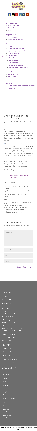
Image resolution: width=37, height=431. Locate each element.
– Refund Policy (6, 355)
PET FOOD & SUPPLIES (13, 23)
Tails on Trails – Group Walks (18, 67)
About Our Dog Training (16, 48)
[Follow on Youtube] (27, 14)
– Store (4, 406)
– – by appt (8, 334)
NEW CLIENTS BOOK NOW (18, 100)
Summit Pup (13, 58)
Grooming (9, 44)
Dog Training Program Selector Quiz (20, 51)
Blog (9, 30)
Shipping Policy (4, 427)
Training (9, 46)
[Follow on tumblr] (23, 14)
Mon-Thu (5, 328)
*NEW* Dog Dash (13, 25)
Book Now (5, 412)
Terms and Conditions (25, 427)
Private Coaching (13, 53)
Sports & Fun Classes (16, 65)
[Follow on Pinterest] (16, 14)
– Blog (4, 402)
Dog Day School (11, 35)
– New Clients (6, 409)
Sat (3, 316)
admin (7, 122)
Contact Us (11, 88)
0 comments (27, 122)
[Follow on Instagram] (20, 14)
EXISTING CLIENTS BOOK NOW (17, 105)
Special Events (12, 76)
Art (7, 81)
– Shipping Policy (7, 352)
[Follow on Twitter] (13, 14)
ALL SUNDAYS (8, 338)
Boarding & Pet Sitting (15, 39)
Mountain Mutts (14, 60)
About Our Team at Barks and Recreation (22, 86)
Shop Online (12, 28)
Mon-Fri (4, 322)
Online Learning (13, 74)
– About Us (5, 395)
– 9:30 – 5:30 (11, 314)
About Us (9, 83)
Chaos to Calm (14, 63)
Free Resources (13, 72)
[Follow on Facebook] (9, 14)
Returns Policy (14, 427)
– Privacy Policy (6, 348)
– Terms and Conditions (9, 359)
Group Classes (12, 55)
